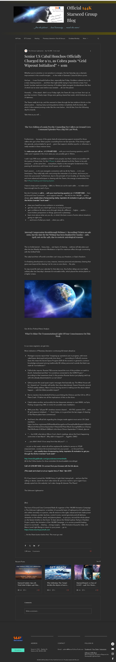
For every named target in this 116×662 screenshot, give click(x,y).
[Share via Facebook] (25, 545)
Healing (37, 38)
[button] (98, 38)
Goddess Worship (74, 38)
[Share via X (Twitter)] (30, 545)
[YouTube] (112, 648)
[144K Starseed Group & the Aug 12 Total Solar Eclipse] (28, 572)
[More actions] (90, 51)
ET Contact (27, 38)
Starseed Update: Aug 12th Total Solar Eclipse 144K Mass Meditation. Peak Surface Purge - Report (28, 584)
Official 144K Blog (91, 653)
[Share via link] (39, 545)
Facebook (88, 649)
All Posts (18, 38)
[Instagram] (112, 653)
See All (99, 561)
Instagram (103, 649)
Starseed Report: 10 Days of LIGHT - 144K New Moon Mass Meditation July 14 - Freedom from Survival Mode (87, 584)
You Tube (95, 649)
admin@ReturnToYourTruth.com (73, 649)
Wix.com (77, 659)
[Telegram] (112, 643)
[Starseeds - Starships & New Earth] (87, 572)
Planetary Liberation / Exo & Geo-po (54, 38)
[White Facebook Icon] (112, 658)
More (84, 38)
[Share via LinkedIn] (34, 545)
